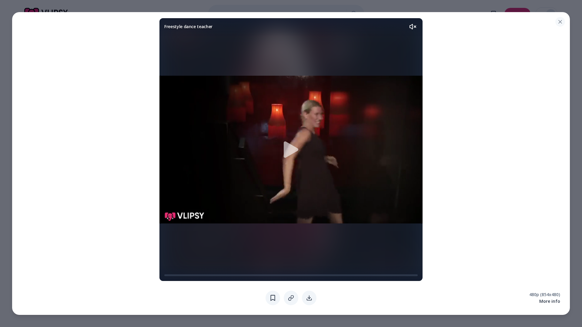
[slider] (166, 275)
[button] (291, 149)
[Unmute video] (413, 26)
